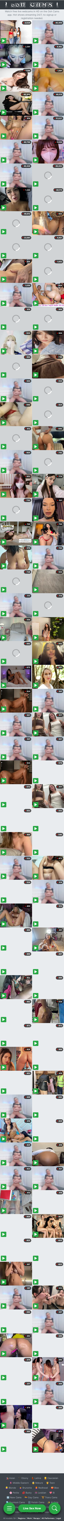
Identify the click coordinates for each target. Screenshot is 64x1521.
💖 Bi (52, 1492)
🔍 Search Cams (49, 1512)
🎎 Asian (10, 1478)
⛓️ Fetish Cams (36, 1502)
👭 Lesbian (40, 1492)
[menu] (9, 1508)
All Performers (48, 1518)
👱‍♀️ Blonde (10, 1487)
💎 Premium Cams (15, 1502)
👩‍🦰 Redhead (41, 1487)
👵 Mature (37, 1482)
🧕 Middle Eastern (19, 1482)
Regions (21, 1518)
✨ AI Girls (52, 1502)
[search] (55, 1508)
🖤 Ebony (23, 1478)
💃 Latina (36, 1478)
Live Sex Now (32, 1508)
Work (29, 1518)
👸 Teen (50, 1482)
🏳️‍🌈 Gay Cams (32, 1497)
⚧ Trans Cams (49, 1497)
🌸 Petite (14, 1492)
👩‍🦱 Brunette (25, 1487)
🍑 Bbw (55, 1487)
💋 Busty (27, 1492)
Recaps (36, 1518)
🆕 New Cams (14, 1497)
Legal (58, 1518)
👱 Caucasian (51, 1478)
